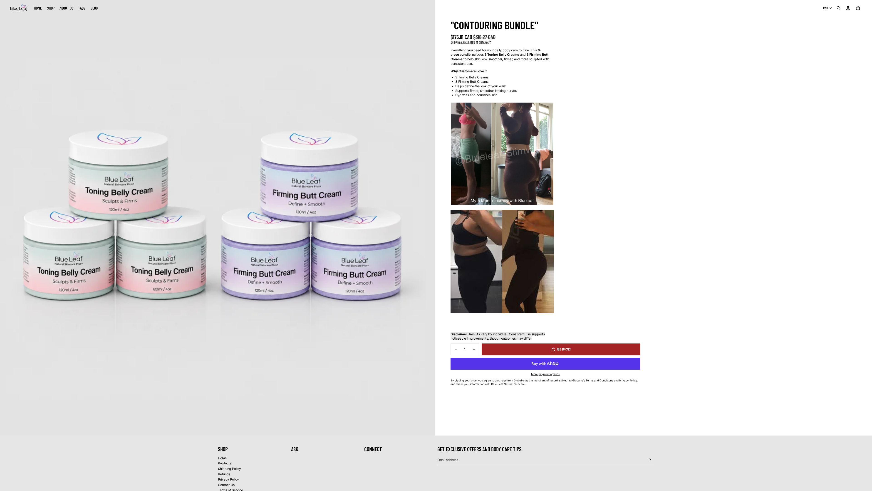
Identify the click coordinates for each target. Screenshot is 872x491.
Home (222, 458)
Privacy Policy (228, 479)
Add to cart (564, 349)
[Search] (838, 8)
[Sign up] (649, 460)
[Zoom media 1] (217, 218)
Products (224, 463)
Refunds (224, 474)
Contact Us (226, 485)
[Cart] (858, 8)
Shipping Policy (229, 469)
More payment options (545, 374)
